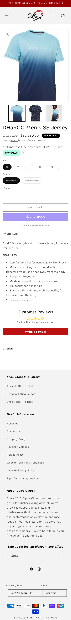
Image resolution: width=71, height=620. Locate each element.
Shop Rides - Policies (20, 401)
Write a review (35, 331)
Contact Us (14, 431)
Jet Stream (34, 181)
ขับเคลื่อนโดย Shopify (47, 618)
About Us (12, 423)
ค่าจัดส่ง (14, 140)
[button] (7, 15)
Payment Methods (18, 446)
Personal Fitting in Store (21, 393)
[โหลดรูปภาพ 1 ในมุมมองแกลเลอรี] (16, 113)
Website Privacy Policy (21, 470)
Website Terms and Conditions (25, 462)
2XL (54, 167)
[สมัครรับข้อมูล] (59, 556)
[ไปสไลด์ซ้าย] (4, 114)
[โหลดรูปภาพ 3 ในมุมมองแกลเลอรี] (53, 113)
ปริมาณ (6, 188)
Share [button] (10, 348)
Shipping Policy (16, 439)
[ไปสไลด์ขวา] (67, 114)
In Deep (13, 181)
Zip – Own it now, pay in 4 (23, 478)
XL (41, 167)
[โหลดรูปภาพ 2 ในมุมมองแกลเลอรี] (35, 113)
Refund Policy (15, 454)
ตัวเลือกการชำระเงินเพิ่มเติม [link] (35, 225)
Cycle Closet (29, 618)
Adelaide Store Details (20, 386)
